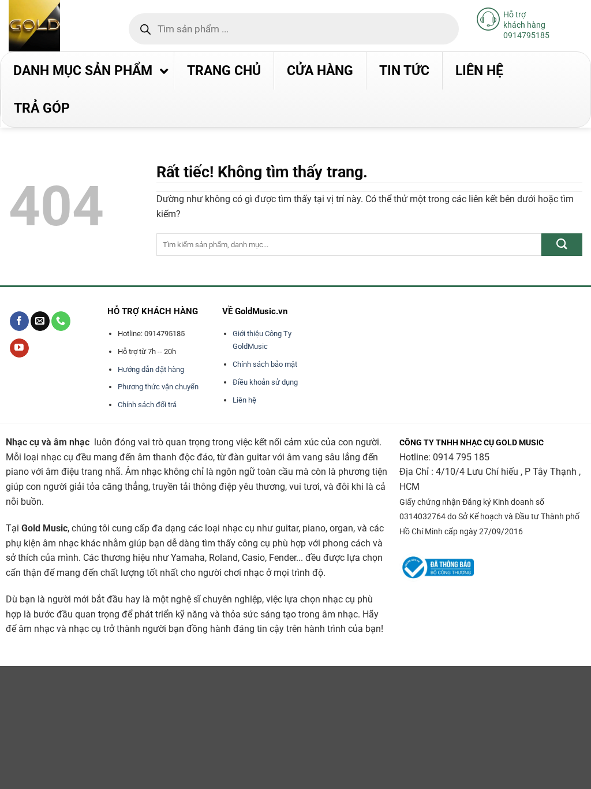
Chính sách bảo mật (265, 364)
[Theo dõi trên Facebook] (19, 321)
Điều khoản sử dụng (265, 382)
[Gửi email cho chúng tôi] (40, 321)
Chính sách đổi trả (147, 404)
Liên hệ (244, 400)
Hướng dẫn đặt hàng (151, 369)
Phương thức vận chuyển (158, 386)
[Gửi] (561, 244)
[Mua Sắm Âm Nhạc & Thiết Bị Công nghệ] (57, 25)
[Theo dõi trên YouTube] (19, 348)
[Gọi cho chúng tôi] (60, 321)
